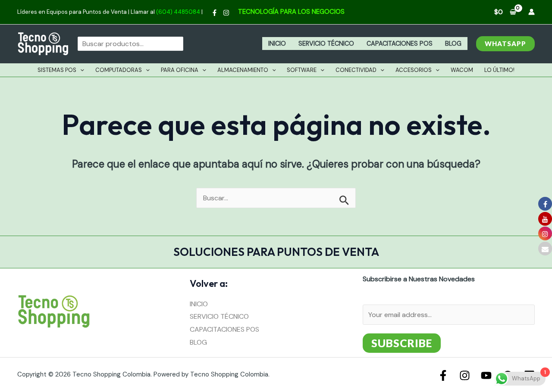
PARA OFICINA (179, 70)
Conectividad (356, 70)
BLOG (453, 43)
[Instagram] (226, 12)
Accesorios (413, 70)
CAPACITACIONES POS (400, 43)
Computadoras (118, 70)
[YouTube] (486, 375)
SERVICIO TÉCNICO (326, 43)
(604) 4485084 (178, 12)
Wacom (462, 70)
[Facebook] (214, 12)
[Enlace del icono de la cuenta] (531, 12)
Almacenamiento (242, 70)
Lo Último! (499, 70)
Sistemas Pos (57, 70)
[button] (505, 43)
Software (302, 70)
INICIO (277, 43)
